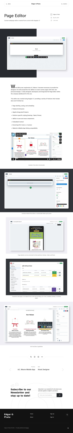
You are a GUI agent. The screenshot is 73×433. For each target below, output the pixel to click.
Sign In (52, 417)
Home (31, 414)
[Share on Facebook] (35, 357)
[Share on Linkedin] (38, 357)
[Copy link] (42, 357)
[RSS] (68, 428)
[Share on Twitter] (31, 357)
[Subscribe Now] (59, 395)
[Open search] (67, 414)
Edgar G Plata (8, 415)
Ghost (27, 427)
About (31, 417)
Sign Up (52, 414)
